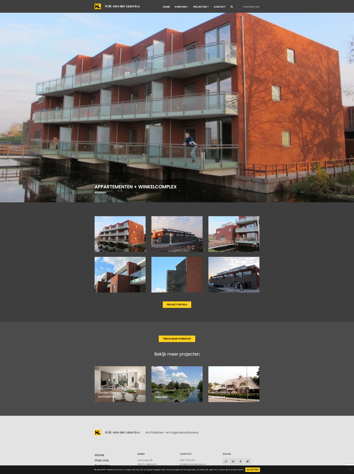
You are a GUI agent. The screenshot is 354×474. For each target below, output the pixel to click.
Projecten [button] (200, 6)
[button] (232, 7)
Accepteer (253, 469)
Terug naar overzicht (177, 338)
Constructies (251, 6)
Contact (220, 6)
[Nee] (350, 469)
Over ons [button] (180, 6)
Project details (177, 304)
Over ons (102, 460)
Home (166, 6)
